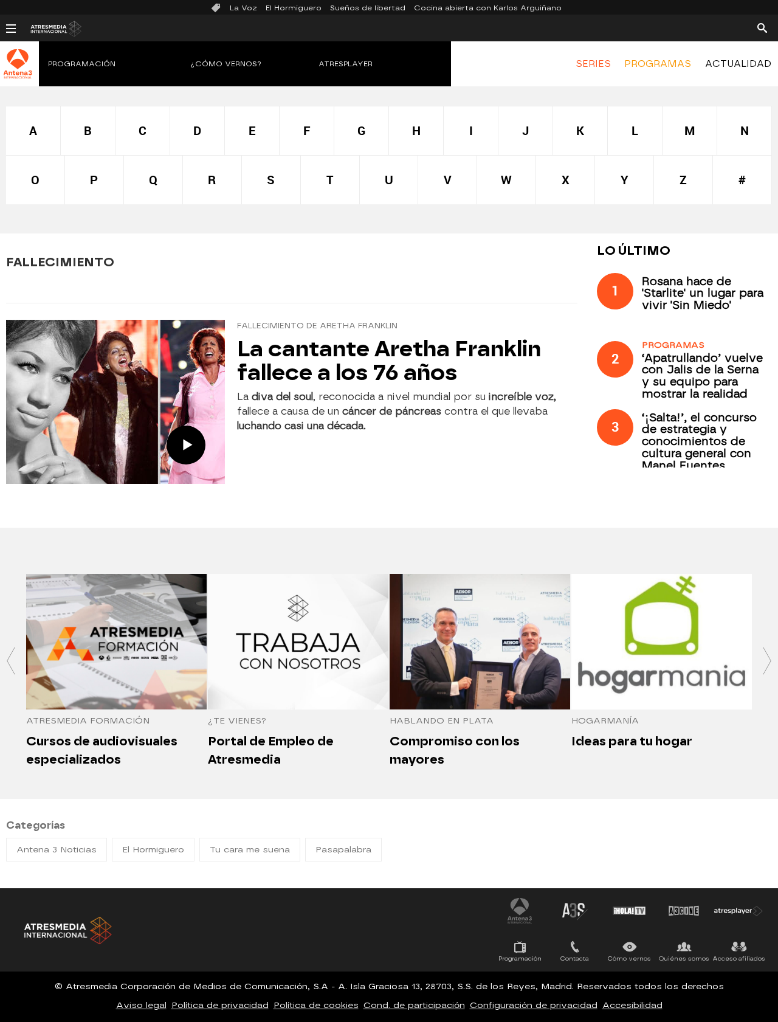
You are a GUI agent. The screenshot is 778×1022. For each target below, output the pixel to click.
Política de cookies (316, 1005)
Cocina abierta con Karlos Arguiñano (488, 8)
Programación (81, 64)
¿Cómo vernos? (226, 64)
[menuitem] (593, 63)
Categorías (35, 825)
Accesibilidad (632, 1005)
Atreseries (574, 910)
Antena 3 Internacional (519, 910)
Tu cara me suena (250, 849)
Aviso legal (141, 1005)
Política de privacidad (220, 1005)
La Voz (243, 8)
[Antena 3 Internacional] (18, 71)
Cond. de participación (414, 1005)
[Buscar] (762, 27)
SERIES (593, 63)
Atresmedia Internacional (67, 930)
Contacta (574, 958)
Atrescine (683, 910)
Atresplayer (345, 64)
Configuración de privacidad (533, 1005)
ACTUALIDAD (738, 63)
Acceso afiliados (738, 958)
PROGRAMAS (657, 63)
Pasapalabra (343, 849)
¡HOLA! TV (629, 910)
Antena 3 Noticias (56, 849)
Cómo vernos (629, 958)
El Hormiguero (294, 8)
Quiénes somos (684, 958)
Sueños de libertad (367, 8)
